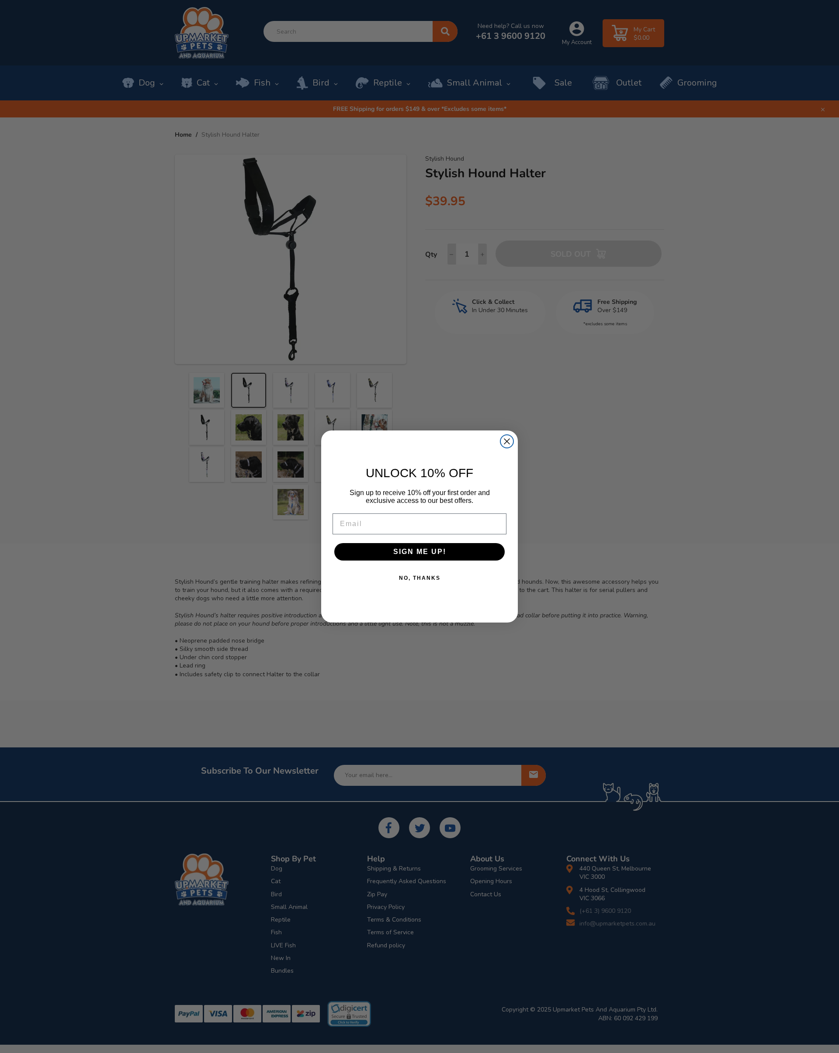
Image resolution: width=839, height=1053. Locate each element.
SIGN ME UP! (419, 551)
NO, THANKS (419, 578)
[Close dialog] (506, 441)
